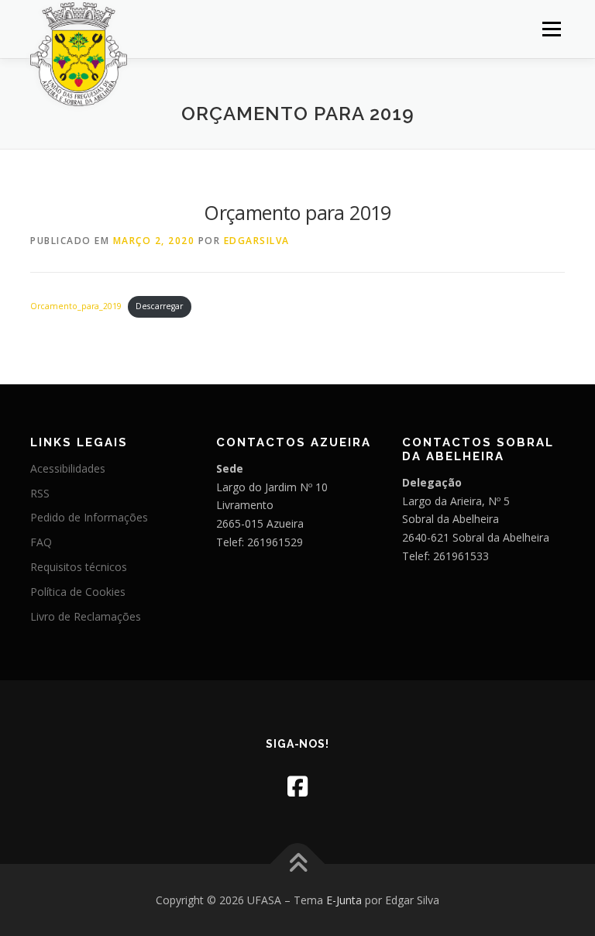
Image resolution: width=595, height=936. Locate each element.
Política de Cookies (78, 591)
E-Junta (344, 900)
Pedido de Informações (89, 517)
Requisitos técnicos (78, 566)
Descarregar (159, 306)
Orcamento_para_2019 (76, 306)
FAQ (41, 542)
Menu (551, 29)
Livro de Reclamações (85, 616)
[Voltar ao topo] (297, 863)
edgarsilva (257, 240)
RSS (40, 493)
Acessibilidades (67, 468)
